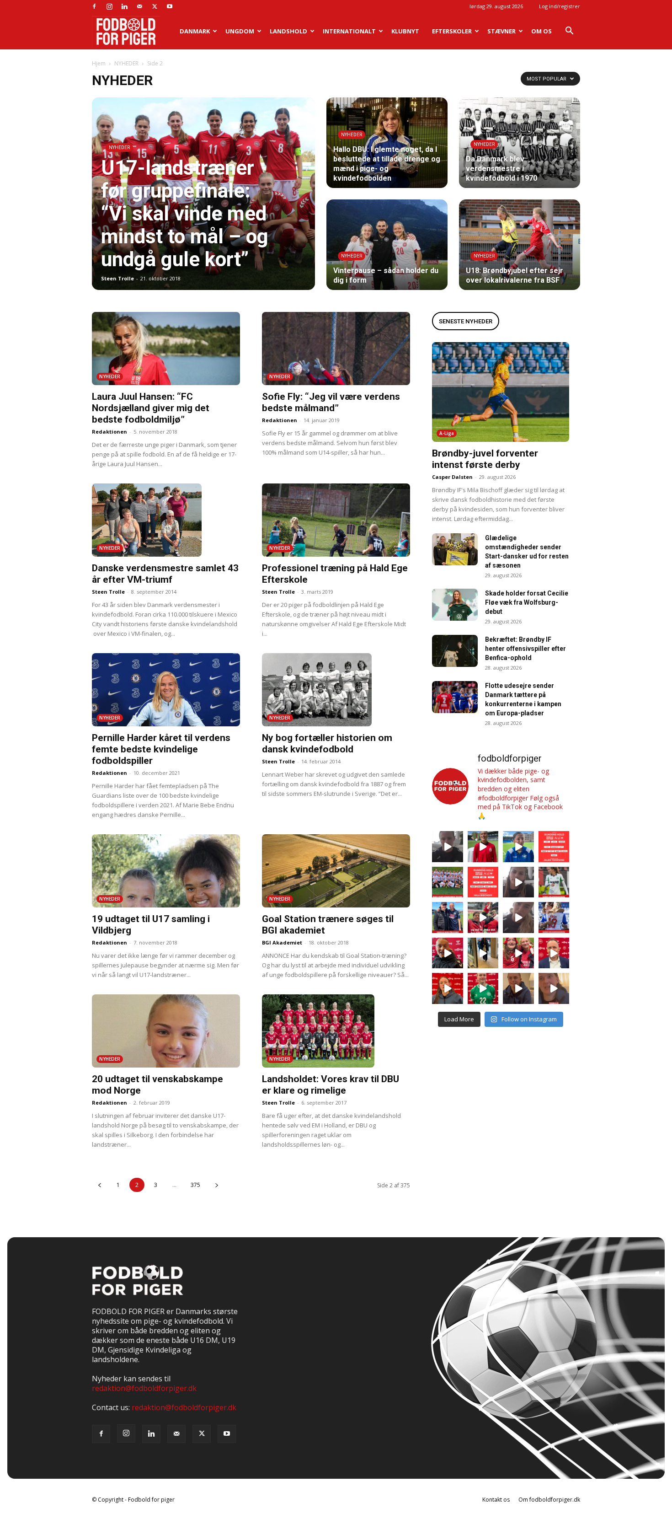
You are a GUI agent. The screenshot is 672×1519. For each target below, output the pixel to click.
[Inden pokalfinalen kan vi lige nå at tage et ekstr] (554, 846)
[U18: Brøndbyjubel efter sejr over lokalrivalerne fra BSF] (519, 244)
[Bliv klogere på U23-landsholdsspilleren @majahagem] (518, 882)
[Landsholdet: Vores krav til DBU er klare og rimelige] (336, 1031)
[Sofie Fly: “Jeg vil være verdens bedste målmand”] (336, 348)
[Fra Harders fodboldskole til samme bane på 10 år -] (518, 988)
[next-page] (216, 1185)
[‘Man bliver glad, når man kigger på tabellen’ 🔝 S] (447, 953)
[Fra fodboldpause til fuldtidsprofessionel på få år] (554, 917)
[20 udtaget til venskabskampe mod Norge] (166, 1031)
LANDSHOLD (288, 31)
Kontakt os (496, 1499)
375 (195, 1185)
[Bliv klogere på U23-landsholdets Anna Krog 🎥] (518, 917)
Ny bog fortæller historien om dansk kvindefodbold (327, 743)
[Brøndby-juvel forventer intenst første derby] (500, 392)
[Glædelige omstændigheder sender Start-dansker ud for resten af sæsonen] (455, 549)
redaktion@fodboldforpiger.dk (144, 1388)
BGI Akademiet (282, 942)
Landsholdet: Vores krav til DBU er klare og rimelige (330, 1084)
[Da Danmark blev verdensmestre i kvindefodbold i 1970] (519, 142)
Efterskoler (452, 31)
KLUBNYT (405, 31)
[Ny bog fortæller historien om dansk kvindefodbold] (336, 689)
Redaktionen (109, 431)
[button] (569, 32)
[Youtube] (169, 6)
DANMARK (195, 31)
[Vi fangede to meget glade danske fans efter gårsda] (518, 953)
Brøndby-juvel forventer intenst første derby (485, 459)
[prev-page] (99, 1185)
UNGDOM (239, 31)
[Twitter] (154, 6)
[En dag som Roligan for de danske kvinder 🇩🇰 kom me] (483, 917)
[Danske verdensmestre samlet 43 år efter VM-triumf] (166, 520)
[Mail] (139, 6)
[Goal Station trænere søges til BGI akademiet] (336, 870)
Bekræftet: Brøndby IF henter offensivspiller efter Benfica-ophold (525, 648)
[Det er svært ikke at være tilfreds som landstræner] (554, 953)
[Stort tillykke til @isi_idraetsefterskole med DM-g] (447, 882)
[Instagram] (109, 6)
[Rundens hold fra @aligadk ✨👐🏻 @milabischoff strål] (483, 882)
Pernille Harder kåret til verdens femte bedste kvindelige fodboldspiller (161, 749)
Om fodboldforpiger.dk (549, 1499)
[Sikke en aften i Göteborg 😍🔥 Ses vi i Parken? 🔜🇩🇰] (483, 953)
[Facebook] (94, 6)
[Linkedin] (124, 6)
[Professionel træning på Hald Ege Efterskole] (336, 520)
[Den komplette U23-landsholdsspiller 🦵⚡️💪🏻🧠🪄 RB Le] (447, 846)
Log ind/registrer (559, 6)
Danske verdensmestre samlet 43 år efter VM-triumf (165, 574)
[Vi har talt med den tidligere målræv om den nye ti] (447, 917)
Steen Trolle (117, 278)
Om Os (541, 31)
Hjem (99, 63)
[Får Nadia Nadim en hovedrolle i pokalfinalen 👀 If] (518, 846)
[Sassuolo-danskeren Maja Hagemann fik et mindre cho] (554, 882)
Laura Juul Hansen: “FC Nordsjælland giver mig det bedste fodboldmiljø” (150, 408)
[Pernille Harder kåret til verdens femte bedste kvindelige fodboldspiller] (166, 689)
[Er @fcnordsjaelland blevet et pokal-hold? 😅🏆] (483, 846)
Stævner (501, 31)
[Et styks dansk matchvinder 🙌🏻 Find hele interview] (447, 988)
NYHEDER (126, 63)
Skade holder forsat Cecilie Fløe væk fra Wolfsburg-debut (526, 602)
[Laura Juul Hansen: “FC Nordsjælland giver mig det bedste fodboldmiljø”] (166, 348)
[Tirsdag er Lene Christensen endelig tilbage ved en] (554, 988)
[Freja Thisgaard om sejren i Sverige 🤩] (483, 988)
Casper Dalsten (452, 476)
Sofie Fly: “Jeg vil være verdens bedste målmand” (331, 402)
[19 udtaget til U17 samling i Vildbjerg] (166, 870)
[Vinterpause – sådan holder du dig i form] (387, 244)
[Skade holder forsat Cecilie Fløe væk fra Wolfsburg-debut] (455, 605)
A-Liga (446, 433)
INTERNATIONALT (349, 31)
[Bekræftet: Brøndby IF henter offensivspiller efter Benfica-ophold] (455, 651)
